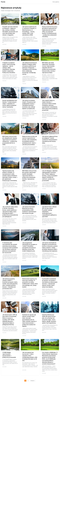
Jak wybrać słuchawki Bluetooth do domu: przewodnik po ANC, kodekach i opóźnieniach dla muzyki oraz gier (29, 210)
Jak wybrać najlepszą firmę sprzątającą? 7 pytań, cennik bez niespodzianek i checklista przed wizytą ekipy (49, 140)
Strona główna (56, 1)
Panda (3, 2)
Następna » (33, 380)
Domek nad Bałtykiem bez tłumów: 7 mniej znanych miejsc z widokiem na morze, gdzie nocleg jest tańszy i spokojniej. (9, 104)
